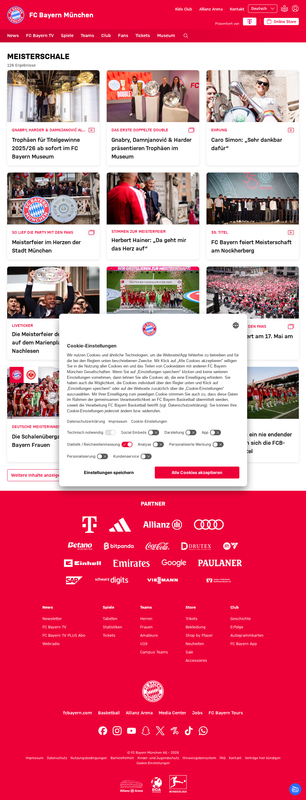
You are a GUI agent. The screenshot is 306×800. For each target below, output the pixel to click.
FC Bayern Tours (226, 712)
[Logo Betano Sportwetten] (80, 546)
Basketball (109, 712)
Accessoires (196, 660)
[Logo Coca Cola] (157, 546)
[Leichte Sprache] (284, 9)
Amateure (149, 635)
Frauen (146, 627)
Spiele (67, 35)
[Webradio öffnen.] (295, 789)
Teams (87, 35)
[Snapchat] (146, 731)
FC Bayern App (243, 643)
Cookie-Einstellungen (153, 763)
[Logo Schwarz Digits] (111, 580)
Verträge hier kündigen (263, 758)
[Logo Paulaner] (220, 563)
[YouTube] (131, 731)
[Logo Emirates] (131, 563)
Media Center (172, 712)
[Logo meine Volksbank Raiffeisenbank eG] (218, 580)
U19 (143, 643)
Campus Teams (154, 652)
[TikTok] (189, 731)
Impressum (34, 758)
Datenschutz (57, 758)
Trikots (192, 618)
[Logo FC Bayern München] (153, 691)
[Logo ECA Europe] (156, 785)
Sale (189, 652)
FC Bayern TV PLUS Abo (63, 635)
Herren (146, 618)
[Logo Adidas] (120, 524)
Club (106, 35)
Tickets (142, 35)
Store (191, 607)
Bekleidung (196, 627)
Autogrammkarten (247, 635)
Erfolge (236, 627)
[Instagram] (117, 731)
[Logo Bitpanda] (119, 546)
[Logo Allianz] (162, 524)
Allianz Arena (211, 9)
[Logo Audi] (209, 524)
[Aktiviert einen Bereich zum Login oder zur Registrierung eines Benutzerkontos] (295, 8)
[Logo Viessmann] (162, 580)
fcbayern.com (77, 712)
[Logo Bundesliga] (178, 784)
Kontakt (237, 9)
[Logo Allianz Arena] (131, 786)
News (13, 35)
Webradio (50, 643)
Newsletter (52, 618)
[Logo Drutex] (196, 546)
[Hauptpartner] (249, 21)
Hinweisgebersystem (199, 758)
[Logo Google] (174, 563)
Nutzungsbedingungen (89, 758)
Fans (123, 35)
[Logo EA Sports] (230, 546)
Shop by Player (199, 635)
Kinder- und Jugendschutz (158, 758)
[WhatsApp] (203, 731)
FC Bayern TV (40, 35)
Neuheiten (195, 643)
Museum (166, 35)
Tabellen (110, 618)
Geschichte (240, 618)
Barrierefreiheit (122, 758)
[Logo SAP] (74, 580)
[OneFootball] (174, 731)
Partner (153, 504)
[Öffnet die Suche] (185, 35)
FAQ (222, 758)
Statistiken (112, 627)
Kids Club (183, 9)
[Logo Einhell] (82, 563)
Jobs (197, 712)
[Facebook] (103, 731)
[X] (160, 731)
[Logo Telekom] (89, 524)
